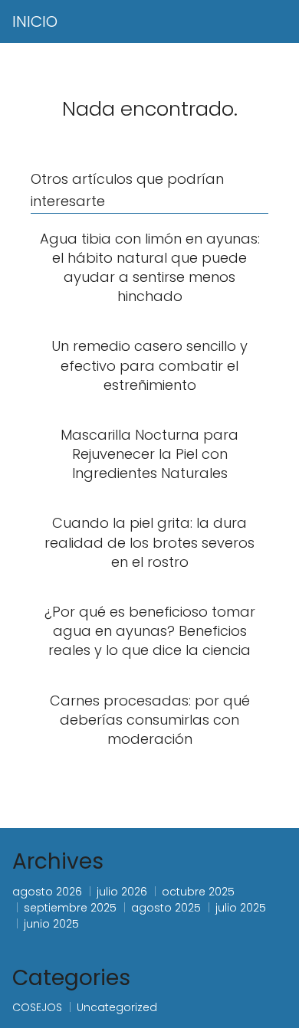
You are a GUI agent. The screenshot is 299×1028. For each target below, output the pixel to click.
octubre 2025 (198, 891)
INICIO (35, 21)
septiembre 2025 (70, 907)
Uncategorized (117, 1007)
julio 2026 (122, 891)
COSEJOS (37, 1007)
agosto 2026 (47, 891)
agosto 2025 (166, 907)
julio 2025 (240, 907)
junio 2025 (51, 923)
